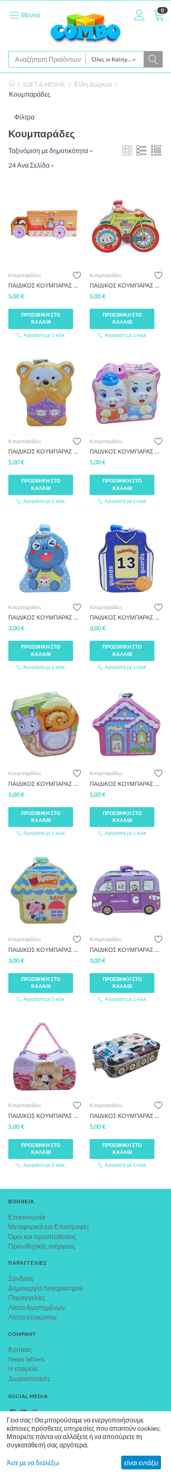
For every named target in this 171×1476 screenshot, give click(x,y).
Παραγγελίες (26, 1297)
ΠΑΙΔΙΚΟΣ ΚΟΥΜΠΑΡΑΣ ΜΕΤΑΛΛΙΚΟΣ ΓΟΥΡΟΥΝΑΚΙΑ (126, 451)
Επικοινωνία (26, 1217)
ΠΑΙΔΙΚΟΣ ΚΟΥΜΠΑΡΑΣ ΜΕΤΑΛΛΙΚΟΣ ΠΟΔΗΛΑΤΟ (126, 285)
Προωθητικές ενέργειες (42, 1246)
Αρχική (11, 84)
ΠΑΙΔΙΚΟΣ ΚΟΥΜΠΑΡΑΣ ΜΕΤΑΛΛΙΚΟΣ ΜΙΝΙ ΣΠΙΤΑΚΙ (44, 949)
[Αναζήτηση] (153, 59)
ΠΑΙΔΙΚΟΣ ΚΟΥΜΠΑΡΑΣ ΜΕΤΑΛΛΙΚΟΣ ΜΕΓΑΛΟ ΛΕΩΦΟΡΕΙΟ (44, 285)
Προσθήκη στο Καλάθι (40, 318)
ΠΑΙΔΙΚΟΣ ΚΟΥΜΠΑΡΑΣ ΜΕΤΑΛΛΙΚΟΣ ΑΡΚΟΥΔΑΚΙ (44, 451)
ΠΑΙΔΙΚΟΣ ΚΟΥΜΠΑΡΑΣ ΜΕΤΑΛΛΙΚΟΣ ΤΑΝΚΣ (126, 1115)
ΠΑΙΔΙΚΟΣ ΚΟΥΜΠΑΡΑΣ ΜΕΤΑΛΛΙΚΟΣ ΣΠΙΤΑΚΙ (126, 783)
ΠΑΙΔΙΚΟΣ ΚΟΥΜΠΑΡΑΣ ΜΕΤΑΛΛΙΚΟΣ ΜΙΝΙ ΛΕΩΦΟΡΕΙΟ (126, 949)
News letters (26, 1359)
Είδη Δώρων (93, 84)
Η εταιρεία (22, 1368)
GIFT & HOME (44, 84)
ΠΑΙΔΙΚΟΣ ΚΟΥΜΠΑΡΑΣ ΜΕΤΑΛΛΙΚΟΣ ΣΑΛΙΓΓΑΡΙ (44, 783)
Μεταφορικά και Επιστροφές (49, 1226)
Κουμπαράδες (24, 275)
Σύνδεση (21, 1278)
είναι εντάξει (141, 1462)
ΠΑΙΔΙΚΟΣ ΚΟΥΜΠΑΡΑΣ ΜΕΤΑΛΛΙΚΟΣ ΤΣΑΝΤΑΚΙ (44, 1115)
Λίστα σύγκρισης (32, 1317)
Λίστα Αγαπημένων (36, 1307)
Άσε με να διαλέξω (33, 1462)
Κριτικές (20, 1349)
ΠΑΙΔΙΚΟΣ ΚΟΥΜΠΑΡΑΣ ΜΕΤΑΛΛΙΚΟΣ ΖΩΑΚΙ (44, 617)
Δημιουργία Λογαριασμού (45, 1288)
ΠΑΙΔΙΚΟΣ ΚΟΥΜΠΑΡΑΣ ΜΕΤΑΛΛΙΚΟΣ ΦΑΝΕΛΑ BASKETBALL (126, 617)
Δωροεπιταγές (29, 1378)
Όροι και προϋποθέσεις (42, 1236)
